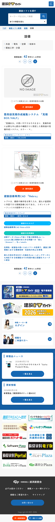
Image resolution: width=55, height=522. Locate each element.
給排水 (33, 44)
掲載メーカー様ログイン (38, 488)
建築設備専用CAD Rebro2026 (17, 227)
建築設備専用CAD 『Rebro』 (21, 196)
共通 (8, 44)
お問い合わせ (27, 502)
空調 (24, 44)
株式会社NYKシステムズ (15, 213)
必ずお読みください (14, 488)
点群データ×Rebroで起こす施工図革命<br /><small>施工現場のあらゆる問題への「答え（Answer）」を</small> (24, 239)
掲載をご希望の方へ (19, 494)
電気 (16, 44)
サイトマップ (38, 494)
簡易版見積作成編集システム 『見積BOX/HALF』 (26, 116)
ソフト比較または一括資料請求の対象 (28, 101)
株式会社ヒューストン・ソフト (17, 135)
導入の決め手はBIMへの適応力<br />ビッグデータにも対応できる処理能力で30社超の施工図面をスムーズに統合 (27, 257)
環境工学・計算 (13, 47)
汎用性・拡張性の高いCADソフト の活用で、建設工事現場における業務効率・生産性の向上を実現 (27, 248)
